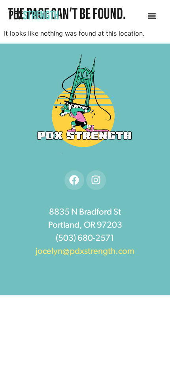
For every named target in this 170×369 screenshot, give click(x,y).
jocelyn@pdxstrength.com (85, 251)
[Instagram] (96, 180)
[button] (152, 16)
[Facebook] (74, 180)
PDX (34, 14)
